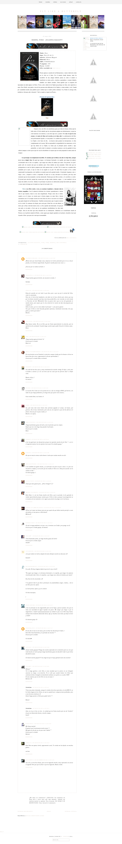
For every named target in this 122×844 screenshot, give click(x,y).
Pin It (2, 831)
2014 (96, 174)
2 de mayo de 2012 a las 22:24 (40, 439)
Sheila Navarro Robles (33, 351)
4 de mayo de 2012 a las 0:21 (40, 687)
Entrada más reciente (25, 811)
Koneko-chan (30, 522)
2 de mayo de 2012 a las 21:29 (49, 351)
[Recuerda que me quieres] (78, 28)
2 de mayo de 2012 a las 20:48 (41, 321)
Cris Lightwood (31, 464)
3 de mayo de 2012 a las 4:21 (46, 492)
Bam (27, 336)
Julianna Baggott (34, 242)
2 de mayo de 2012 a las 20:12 (40, 290)
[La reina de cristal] (41, 28)
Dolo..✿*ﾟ (29, 536)
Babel (27, 405)
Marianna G (30, 275)
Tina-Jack (29, 321)
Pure (42, 242)
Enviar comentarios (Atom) (35, 815)
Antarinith (29, 551)
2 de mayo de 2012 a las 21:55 (44, 422)
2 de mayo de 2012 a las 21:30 (40, 367)
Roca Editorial (72, 237)
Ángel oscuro (30, 605)
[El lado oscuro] (50, 28)
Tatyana (28, 647)
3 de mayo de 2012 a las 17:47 (44, 628)
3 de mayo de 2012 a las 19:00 (40, 647)
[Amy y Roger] (60, 28)
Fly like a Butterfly (61, 11)
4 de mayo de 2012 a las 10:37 (40, 708)
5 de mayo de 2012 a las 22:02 (42, 723)
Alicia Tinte (30, 481)
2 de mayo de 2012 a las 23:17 (45, 464)
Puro (47, 242)
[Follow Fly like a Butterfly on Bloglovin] (93, 167)
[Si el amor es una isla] (24, 28)
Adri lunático (30, 422)
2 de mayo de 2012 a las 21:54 (38, 405)
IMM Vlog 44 (56, 68)
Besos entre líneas (96, 38)
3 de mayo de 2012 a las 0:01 (42, 481)
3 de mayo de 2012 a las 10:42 (44, 522)
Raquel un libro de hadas (34, 507)
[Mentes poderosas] (32, 28)
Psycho (28, 388)
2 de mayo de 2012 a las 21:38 (39, 388)
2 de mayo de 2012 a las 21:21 (37, 336)
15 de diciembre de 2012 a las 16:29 (43, 760)
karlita (28, 452)
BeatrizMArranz (31, 566)
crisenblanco (30, 628)
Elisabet (28, 666)
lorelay (28, 742)
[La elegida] (87, 28)
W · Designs (65, 836)
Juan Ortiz (29, 760)
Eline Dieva (29, 723)
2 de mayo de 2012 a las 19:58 (46, 258)
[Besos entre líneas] (87, 49)
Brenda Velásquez (32, 492)
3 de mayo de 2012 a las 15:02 (46, 566)
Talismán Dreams (31, 258)
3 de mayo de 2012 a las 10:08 (52, 507)
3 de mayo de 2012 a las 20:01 (40, 666)
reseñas (52, 242)
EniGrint (29, 367)
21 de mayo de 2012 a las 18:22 (40, 742)
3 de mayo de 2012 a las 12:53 (42, 551)
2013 (94, 174)
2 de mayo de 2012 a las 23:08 (40, 452)
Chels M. (28, 290)
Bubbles (28, 439)
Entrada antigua (71, 811)
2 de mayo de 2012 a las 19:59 (43, 275)
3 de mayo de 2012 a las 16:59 (44, 605)
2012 (91, 174)
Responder (29, 269)
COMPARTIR (23, 244)
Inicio (49, 811)
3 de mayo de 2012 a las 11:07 (41, 536)
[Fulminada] (69, 28)
